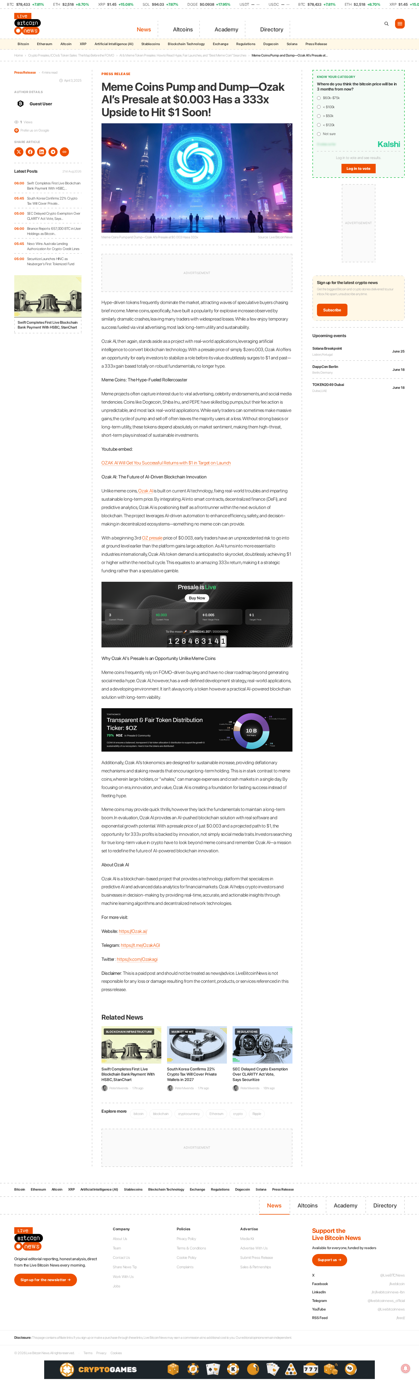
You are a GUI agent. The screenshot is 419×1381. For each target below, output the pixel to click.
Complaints (185, 1267)
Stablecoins (150, 44)
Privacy (101, 1353)
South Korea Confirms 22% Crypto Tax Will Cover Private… (52, 201)
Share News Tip (125, 1267)
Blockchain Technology (186, 44)
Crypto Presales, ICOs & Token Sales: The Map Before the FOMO (71, 55)
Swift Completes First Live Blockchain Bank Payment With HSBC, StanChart (128, 1074)
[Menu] (400, 24)
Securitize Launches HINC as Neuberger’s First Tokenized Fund (51, 261)
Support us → (330, 1260)
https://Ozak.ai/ (133, 931)
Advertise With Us (253, 1248)
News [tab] (144, 29)
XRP (83, 44)
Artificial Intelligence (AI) (114, 44)
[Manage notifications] (405, 1368)
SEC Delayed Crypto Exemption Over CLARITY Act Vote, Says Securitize (260, 1074)
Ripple (257, 1114)
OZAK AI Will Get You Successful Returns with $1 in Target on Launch (166, 463)
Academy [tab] (226, 29)
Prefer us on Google (32, 130)
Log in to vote (359, 168)
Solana (292, 44)
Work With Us (123, 1277)
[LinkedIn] (41, 151)
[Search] (386, 23)
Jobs (116, 1286)
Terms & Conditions (191, 1248)
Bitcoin (23, 44)
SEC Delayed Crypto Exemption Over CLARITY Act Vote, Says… (54, 216)
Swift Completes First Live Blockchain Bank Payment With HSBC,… (53, 185)
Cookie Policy (187, 1257)
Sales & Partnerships (255, 1267)
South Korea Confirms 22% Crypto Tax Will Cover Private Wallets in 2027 (192, 1074)
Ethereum (44, 44)
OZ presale (152, 538)
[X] (18, 151)
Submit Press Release (256, 1257)
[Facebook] (30, 151)
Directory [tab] (272, 29)
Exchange (220, 44)
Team (117, 1248)
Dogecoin (270, 44)
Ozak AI (145, 491)
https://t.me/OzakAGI (140, 945)
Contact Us (121, 1257)
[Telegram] (53, 151)
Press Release (316, 44)
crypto (238, 1114)
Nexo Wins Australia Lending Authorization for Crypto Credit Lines (53, 246)
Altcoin (66, 44)
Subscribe (332, 310)
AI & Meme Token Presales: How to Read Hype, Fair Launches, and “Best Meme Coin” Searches (182, 55)
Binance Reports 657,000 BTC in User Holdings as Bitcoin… (54, 231)
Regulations (245, 44)
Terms (88, 1353)
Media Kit (247, 1239)
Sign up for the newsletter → (46, 1280)
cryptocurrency (189, 1114)
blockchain (160, 1114)
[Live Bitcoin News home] (28, 24)
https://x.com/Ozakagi (137, 959)
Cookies (116, 1353)
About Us (120, 1239)
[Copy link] (64, 151)
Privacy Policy (186, 1239)
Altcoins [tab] (183, 29)
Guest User (41, 103)
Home (18, 55)
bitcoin (138, 1114)
